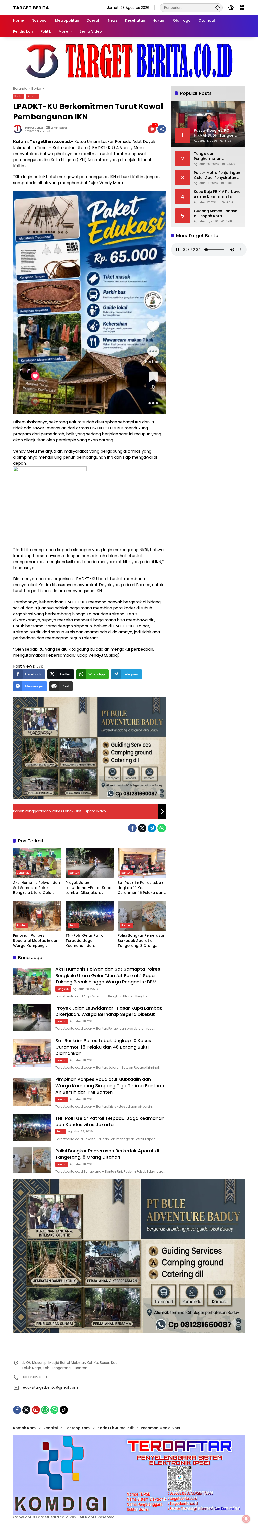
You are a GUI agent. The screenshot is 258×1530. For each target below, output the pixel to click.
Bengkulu (23, 873)
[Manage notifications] (246, 1519)
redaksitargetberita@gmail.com (50, 1387)
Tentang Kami (77, 1427)
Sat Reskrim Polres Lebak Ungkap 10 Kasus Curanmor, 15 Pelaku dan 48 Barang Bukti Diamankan (140, 887)
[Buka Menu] (242, 8)
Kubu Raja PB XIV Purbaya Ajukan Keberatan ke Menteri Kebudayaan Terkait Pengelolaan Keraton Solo (217, 194)
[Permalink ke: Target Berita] (19, 129)
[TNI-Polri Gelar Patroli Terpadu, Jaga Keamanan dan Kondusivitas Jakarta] (90, 916)
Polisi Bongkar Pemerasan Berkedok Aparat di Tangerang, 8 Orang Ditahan (141, 940)
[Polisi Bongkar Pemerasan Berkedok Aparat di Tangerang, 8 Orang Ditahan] (142, 916)
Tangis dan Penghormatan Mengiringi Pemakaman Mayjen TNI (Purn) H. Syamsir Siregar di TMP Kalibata (215, 156)
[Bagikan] (161, 129)
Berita (18, 96)
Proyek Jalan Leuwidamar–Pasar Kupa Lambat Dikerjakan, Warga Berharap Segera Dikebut (88, 887)
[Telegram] (152, 828)
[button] (218, 7)
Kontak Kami (24, 1427)
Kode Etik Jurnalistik (116, 1427)
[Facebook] (132, 828)
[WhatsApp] (161, 828)
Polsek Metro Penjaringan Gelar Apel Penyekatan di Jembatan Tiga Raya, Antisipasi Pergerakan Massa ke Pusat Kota (217, 175)
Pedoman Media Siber (161, 1427)
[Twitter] (142, 828)
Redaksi (50, 1427)
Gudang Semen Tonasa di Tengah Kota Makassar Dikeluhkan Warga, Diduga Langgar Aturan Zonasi (216, 213)
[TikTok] (64, 1410)
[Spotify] (45, 1410)
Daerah (32, 96)
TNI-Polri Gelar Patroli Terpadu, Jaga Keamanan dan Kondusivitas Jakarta (85, 940)
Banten (74, 873)
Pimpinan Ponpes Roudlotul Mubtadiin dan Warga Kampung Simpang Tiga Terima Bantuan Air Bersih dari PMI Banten (35, 940)
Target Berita (31, 8)
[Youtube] (36, 1410)
